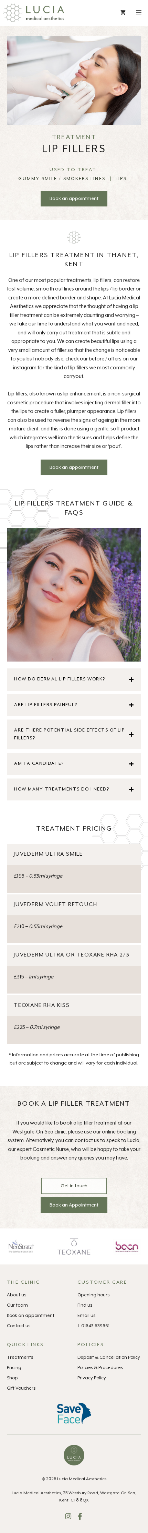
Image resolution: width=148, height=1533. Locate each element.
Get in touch (74, 1186)
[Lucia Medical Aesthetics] (33, 13)
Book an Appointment (74, 1205)
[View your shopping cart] (123, 13)
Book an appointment (74, 198)
